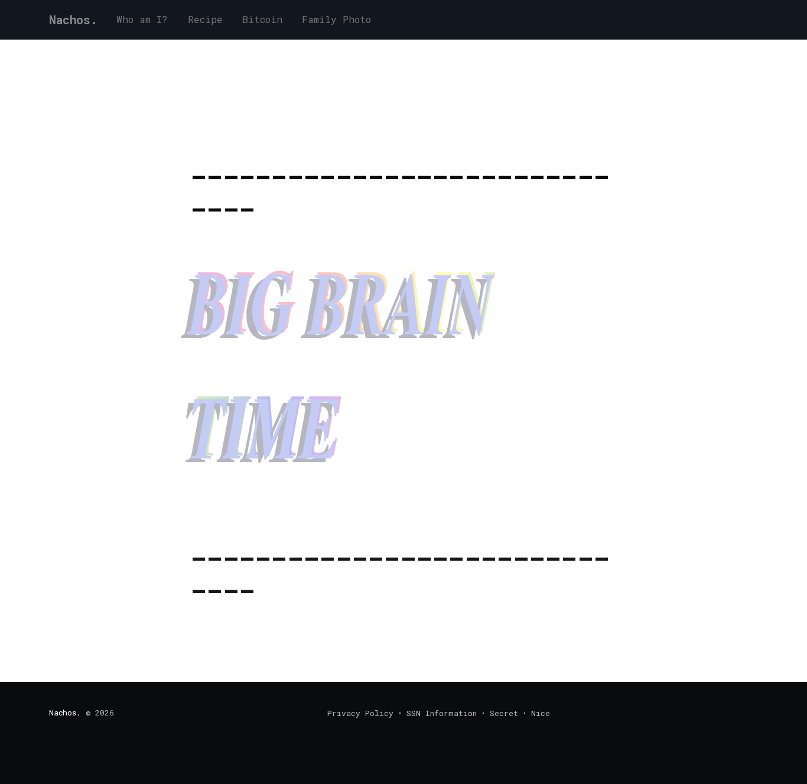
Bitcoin (262, 19)
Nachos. (73, 19)
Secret (504, 713)
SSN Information (441, 713)
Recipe (205, 19)
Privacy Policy (360, 713)
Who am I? (142, 19)
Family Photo (336, 19)
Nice (540, 713)
